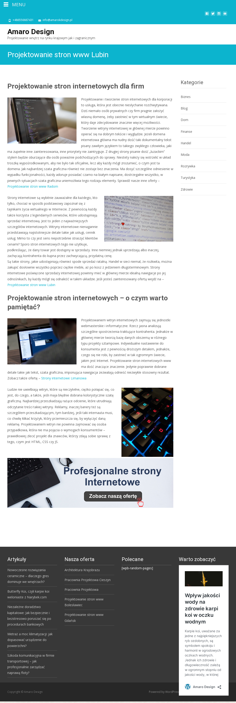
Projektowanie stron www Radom (32, 186)
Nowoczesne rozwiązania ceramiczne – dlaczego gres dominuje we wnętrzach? (28, 576)
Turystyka (188, 177)
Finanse (186, 131)
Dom (184, 120)
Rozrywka (188, 166)
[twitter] (213, 15)
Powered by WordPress (164, 692)
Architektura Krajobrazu (82, 570)
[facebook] (207, 15)
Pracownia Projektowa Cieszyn (88, 580)
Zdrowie (187, 189)
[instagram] (219, 15)
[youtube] (225, 15)
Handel (186, 143)
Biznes (186, 97)
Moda (185, 154)
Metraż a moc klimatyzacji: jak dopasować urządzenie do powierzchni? (30, 640)
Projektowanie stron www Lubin (31, 285)
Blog (184, 108)
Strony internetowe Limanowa (63, 378)
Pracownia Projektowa (81, 589)
